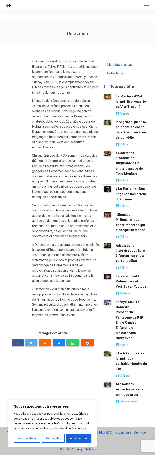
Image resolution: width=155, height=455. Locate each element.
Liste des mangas (120, 65)
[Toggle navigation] (146, 5)
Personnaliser (26, 438)
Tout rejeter (53, 438)
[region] (52, 423)
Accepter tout (79, 438)
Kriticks (90, 449)
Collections (115, 73)
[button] (18, 342)
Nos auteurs (123, 432)
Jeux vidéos (128, 401)
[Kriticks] (8, 6)
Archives (140, 432)
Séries (124, 113)
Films (123, 144)
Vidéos (124, 293)
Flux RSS (105, 432)
